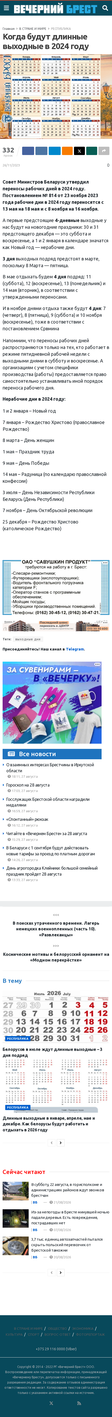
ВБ (35, 1202)
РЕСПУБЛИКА (61, 28)
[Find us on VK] (37, 1403)
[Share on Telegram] (55, 151)
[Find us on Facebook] (30, 1403)
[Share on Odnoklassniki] (67, 151)
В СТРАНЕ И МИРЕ (32, 28)
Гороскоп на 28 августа (27, 785)
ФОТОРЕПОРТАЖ (90, 1334)
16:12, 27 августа (24, 825)
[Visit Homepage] (55, 8)
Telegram (75, 649)
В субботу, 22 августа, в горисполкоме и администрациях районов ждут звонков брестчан (67, 1190)
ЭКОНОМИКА (83, 1328)
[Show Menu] (6, 8)
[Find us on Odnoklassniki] (44, 1403)
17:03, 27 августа (24, 791)
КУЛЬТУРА (14, 1334)
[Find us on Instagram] (65, 1403)
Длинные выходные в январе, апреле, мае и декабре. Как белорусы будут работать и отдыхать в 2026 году (49, 1124)
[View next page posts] (61, 1142)
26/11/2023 (11, 165)
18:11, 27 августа (24, 776)
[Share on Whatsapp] (91, 151)
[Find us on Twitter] (51, 1403)
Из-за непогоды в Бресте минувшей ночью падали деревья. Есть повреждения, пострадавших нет (70, 1217)
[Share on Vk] (41, 151)
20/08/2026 (62, 1257)
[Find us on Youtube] (72, 1403)
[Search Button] (105, 8)
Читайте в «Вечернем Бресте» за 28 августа (46, 833)
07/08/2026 (62, 1230)
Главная (9, 28)
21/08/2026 (62, 1202)
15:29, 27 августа (24, 839)
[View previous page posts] (51, 1142)
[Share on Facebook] (28, 151)
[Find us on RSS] (79, 1403)
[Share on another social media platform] (103, 151)
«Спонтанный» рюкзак (27, 819)
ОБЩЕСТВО (57, 1328)
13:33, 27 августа (24, 880)
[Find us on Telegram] (58, 1403)
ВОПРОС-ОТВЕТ (58, 1334)
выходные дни (28, 639)
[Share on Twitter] (79, 151)
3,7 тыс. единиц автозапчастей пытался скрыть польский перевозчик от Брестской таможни (67, 1244)
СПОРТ (33, 1334)
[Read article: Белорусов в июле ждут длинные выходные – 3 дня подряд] (56, 1017)
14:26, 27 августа (24, 860)
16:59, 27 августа (24, 811)
